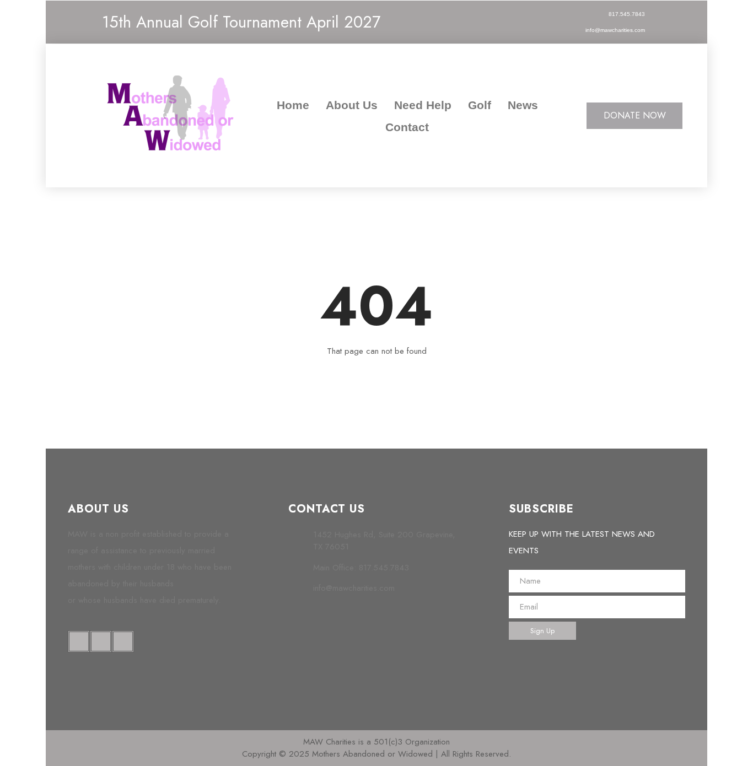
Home (293, 105)
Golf (479, 105)
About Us (352, 105)
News (523, 105)
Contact (407, 127)
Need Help (422, 105)
